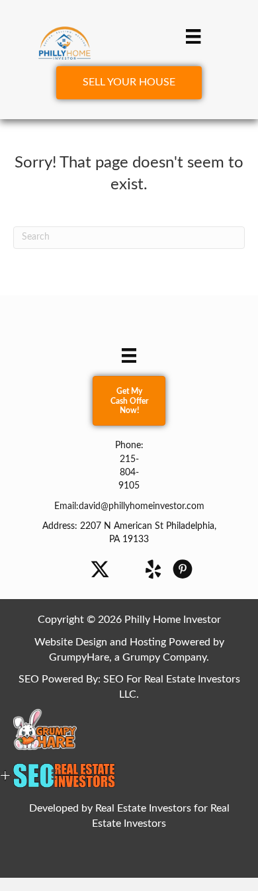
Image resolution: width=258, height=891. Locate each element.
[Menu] (193, 36)
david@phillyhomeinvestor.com (141, 506)
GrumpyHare (79, 657)
